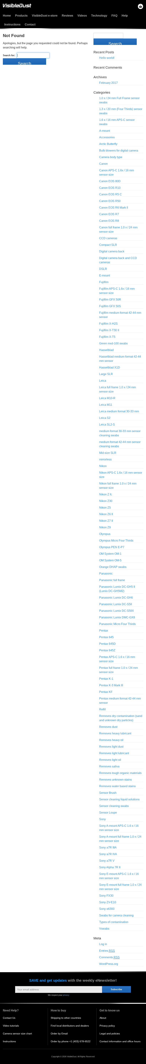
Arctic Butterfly (108, 143)
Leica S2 (104, 417)
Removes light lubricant (114, 753)
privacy (66, 995)
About (103, 1017)
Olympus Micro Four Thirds (116, 540)
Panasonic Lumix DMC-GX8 (117, 617)
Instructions (12, 24)
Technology (99, 15)
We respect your (58, 995)
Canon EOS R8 (109, 220)
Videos (82, 15)
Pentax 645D (107, 643)
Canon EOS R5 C (110, 194)
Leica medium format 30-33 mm (119, 411)
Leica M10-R (107, 398)
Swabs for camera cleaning (116, 915)
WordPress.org (108, 963)
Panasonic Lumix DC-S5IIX (116, 610)
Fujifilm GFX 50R (110, 299)
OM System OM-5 (110, 560)
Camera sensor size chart (17, 1033)
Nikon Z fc (105, 494)
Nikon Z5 (105, 507)
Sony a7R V (106, 860)
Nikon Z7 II (106, 520)
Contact (30, 24)
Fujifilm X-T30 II (109, 330)
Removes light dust (111, 746)
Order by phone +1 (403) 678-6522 (70, 1041)
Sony (102, 819)
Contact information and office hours (120, 1041)
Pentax (103, 630)
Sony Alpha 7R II (109, 867)
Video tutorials (11, 1025)
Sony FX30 (106, 895)
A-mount (104, 130)
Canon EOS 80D (110, 181)
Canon (103, 163)
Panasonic (106, 573)
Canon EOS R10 (110, 187)
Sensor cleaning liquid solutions (119, 799)
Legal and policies (110, 1033)
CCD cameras (108, 238)
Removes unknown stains (115, 779)
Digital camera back (111, 251)
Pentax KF (106, 691)
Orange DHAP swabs (112, 566)
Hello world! (106, 57)
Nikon (103, 466)
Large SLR (106, 374)
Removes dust (108, 726)
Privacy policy (107, 1025)
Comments (109, 957)
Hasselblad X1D (109, 367)
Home (7, 15)
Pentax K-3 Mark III (111, 685)
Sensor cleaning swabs (114, 805)
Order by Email (59, 1033)
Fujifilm (103, 282)
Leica (102, 380)
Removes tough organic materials (120, 773)
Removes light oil (110, 759)
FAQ (114, 15)
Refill (102, 709)
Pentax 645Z (107, 650)
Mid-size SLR (107, 452)
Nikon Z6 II (106, 514)
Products (21, 15)
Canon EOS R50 (110, 200)
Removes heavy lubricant (115, 733)
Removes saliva (109, 766)
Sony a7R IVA (108, 854)
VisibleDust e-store (45, 15)
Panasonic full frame (112, 580)
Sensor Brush (107, 792)
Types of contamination (113, 922)
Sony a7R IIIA (108, 847)
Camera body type (110, 157)
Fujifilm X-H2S (108, 323)
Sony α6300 (106, 908)
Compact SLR (108, 244)
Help (125, 15)
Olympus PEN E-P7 (111, 547)
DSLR (103, 268)
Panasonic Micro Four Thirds (117, 623)
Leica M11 (105, 404)
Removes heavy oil (111, 740)
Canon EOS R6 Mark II (113, 207)
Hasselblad (106, 350)
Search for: (9, 55)
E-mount (104, 275)
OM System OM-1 (110, 553)
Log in (103, 944)
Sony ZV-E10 (107, 902)
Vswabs (104, 928)
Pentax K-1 (106, 678)
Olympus (104, 533)
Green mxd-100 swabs (113, 343)
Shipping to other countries (66, 1017)
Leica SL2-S (107, 424)
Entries (107, 950)
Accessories (107, 137)
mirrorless (105, 459)
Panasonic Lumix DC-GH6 (116, 597)
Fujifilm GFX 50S (110, 306)
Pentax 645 (106, 637)
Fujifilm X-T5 (107, 336)
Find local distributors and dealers (70, 1025)
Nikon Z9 (105, 527)
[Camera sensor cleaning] (17, 5)
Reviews (67, 15)
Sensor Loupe (108, 812)
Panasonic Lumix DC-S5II (115, 604)
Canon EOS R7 (109, 214)
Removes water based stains (117, 786)
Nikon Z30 (105, 500)
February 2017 (108, 82)
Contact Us (9, 1017)
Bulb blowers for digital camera (118, 150)
